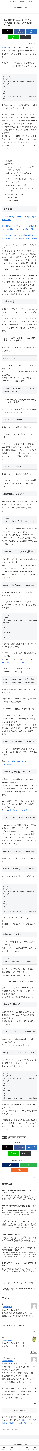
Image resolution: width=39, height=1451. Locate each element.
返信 (34, 1331)
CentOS (13, 1138)
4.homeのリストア (12, 197)
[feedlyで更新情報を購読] (28, 1165)
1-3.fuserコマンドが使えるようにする (21, 179)
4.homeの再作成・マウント (15, 194)
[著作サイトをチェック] (10, 1165)
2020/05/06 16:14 (7, 1340)
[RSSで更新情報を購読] (19, 1170)
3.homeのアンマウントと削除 (16, 185)
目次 (16, 156)
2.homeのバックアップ (14, 182)
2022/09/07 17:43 (7, 1361)
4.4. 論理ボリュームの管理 (17, 810)
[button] (25, 37)
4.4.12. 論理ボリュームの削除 (13, 662)
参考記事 (9, 161)
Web (5, 1138)
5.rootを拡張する (12, 200)
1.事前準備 (10, 164)
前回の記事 (6, 48)
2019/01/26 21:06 (7, 1307)
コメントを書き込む (19, 1410)
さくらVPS (22, 1138)
